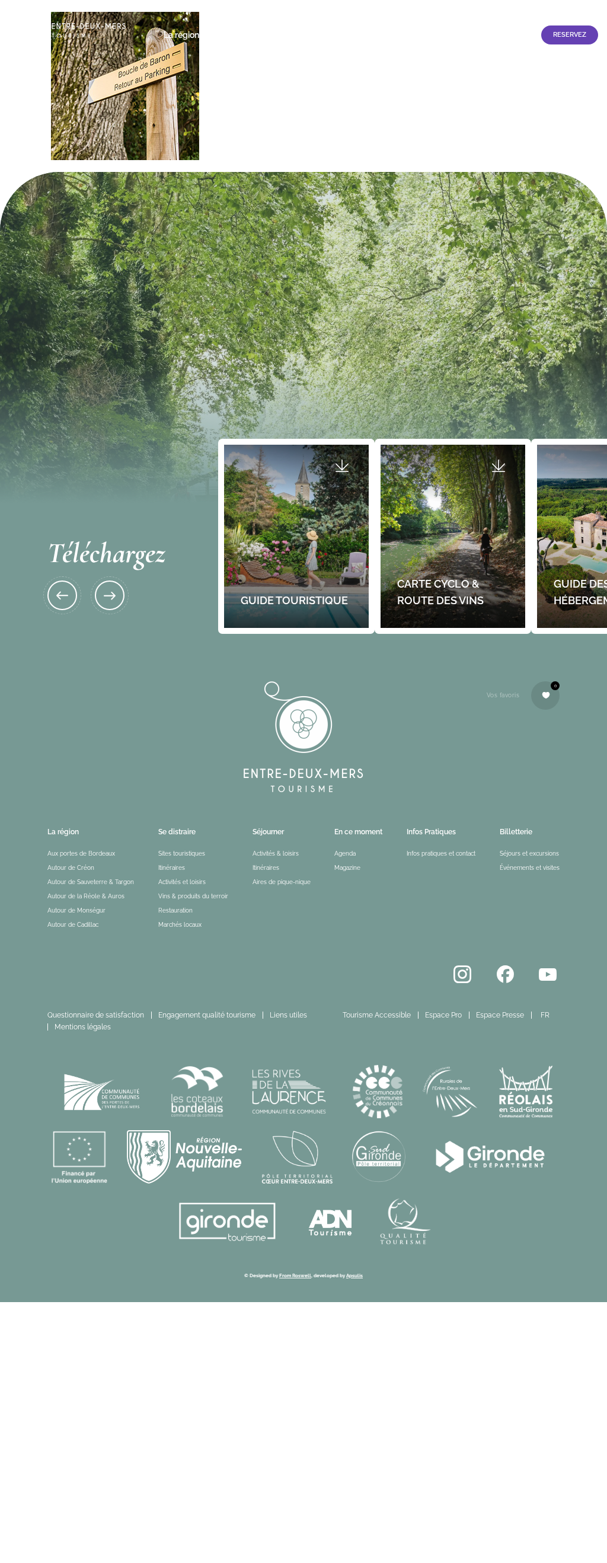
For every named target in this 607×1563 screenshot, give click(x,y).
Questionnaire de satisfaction (95, 1015)
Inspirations (398, 35)
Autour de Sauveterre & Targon (90, 882)
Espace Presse (500, 1015)
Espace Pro (538, 10)
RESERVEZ (569, 35)
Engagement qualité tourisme (206, 1015)
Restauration (175, 910)
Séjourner (285, 35)
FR (545, 1015)
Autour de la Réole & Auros (85, 896)
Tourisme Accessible (472, 10)
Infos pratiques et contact (482, 35)
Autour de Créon (70, 868)
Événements (340, 35)
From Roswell (295, 1275)
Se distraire (232, 35)
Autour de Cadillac (72, 924)
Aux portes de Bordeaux (81, 853)
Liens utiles (288, 1015)
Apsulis (354, 1275)
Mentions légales (83, 1027)
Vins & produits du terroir (193, 896)
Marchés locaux (180, 924)
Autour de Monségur (76, 910)
